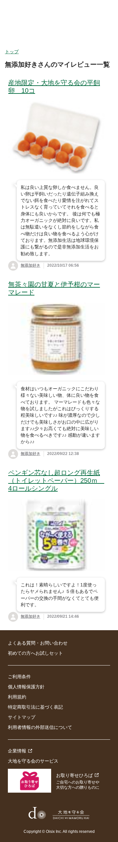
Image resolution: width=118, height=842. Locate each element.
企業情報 (17, 750)
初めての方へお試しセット (35, 653)
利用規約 (17, 696)
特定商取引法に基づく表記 (35, 707)
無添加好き (30, 265)
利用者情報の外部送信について (40, 727)
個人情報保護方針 (26, 686)
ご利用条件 (19, 676)
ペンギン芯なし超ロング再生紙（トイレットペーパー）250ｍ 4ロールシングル (56, 480)
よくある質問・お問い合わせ (38, 643)
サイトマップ (21, 717)
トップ (12, 51)
